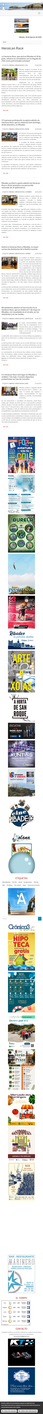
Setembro (28, 192)
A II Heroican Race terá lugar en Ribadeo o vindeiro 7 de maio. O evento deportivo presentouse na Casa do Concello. (19, 376)
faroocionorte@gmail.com (21, 1336)
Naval (20, 882)
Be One (14, 882)
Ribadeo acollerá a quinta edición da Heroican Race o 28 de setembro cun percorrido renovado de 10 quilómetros (21, 185)
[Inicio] (21, 6)
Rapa (24, 885)
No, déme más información (28, 1411)
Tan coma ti (17, 885)
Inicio (4, 42)
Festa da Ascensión (34, 885)
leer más (5, 110)
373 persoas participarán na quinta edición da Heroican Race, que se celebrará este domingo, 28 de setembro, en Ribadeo (21, 122)
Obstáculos (29, 318)
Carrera (28, 253)
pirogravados (28, 882)
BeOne (27, 129)
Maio (26, 383)
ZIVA (26, 65)
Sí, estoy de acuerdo (9, 1411)
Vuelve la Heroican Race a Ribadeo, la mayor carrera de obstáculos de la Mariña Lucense (20, 248)
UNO (3, 885)
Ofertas (36, 882)
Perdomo (9, 885)
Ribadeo (11, 65)
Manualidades (6, 882)
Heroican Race (19, 65)
